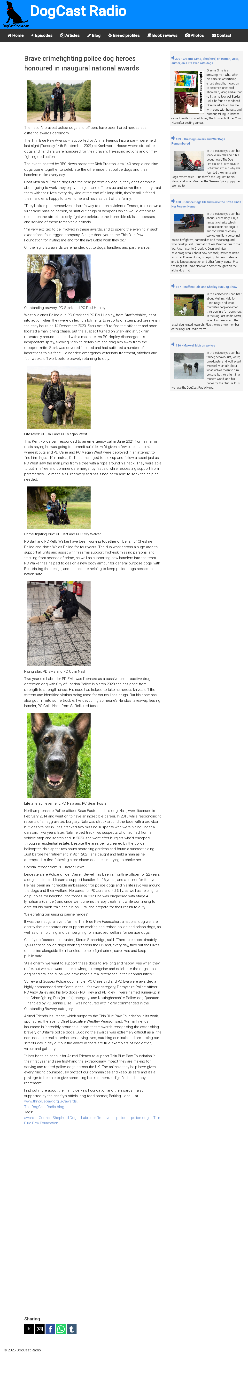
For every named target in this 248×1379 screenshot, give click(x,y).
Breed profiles (126, 35)
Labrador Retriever (96, 1118)
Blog (96, 35)
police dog (140, 1118)
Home (17, 35)
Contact (223, 35)
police (121, 1118)
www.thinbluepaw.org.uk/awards (50, 1101)
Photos (197, 35)
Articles (72, 35)
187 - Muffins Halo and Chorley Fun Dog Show (206, 287)
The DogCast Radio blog (44, 1107)
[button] (29, 1329)
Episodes (43, 35)
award (29, 1118)
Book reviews (164, 35)
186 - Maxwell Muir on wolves (195, 345)
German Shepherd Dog (58, 1118)
